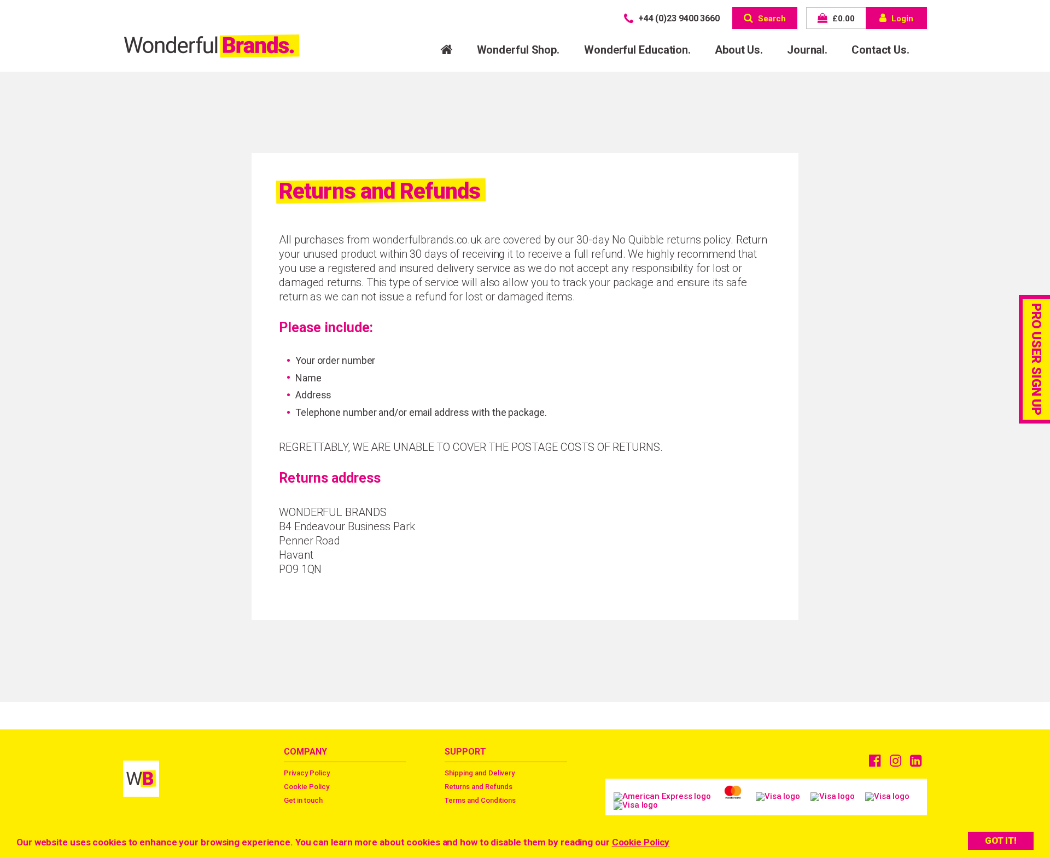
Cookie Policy (641, 842)
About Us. (739, 49)
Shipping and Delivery (480, 773)
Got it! (1001, 840)
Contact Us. (880, 49)
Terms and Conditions (480, 800)
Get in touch (303, 800)
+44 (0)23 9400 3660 (678, 18)
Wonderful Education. (637, 49)
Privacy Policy (307, 773)
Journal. (807, 49)
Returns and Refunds (478, 786)
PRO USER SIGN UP (1036, 359)
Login (901, 19)
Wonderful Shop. (518, 49)
